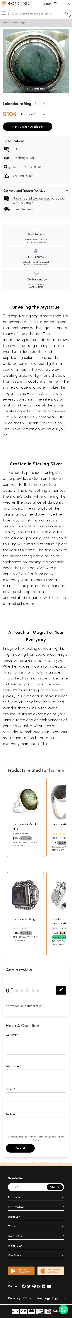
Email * (10, 1089)
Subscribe (55, 1187)
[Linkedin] (43, 1286)
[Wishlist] (56, 3)
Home (5, 22)
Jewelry (14, 22)
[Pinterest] (34, 1286)
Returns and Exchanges (31, 198)
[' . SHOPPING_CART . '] (62, 3)
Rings (23, 22)
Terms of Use (44, 1136)
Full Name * (13, 1066)
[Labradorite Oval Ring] (25, 818)
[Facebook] (24, 1286)
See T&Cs (43, 242)
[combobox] (35, 13)
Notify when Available (27, 126)
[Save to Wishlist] (37, 104)
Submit (20, 1148)
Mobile (10, 1114)
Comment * (14, 1034)
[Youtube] (49, 1286)
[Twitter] (29, 1286)
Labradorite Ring (24, 919)
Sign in (47, 3)
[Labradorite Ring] (25, 913)
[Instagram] (39, 1286)
